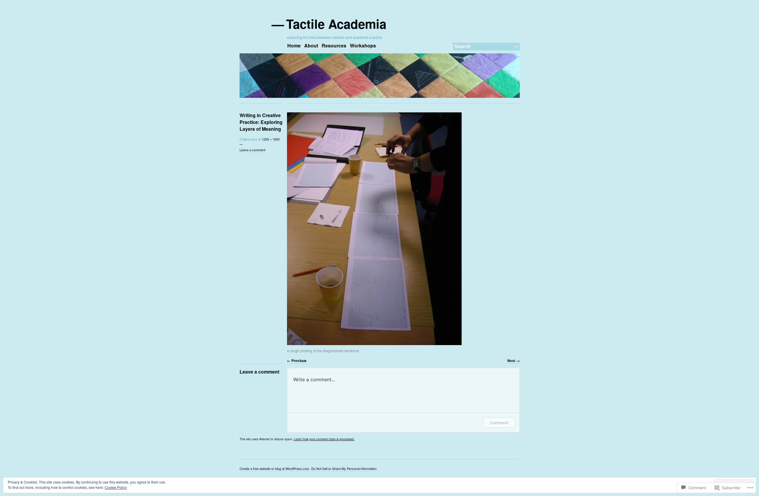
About (311, 45)
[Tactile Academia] (380, 97)
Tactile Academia (336, 24)
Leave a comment (252, 149)
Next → (513, 360)
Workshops (363, 45)
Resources (334, 45)
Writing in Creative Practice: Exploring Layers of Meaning (261, 122)
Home (294, 45)
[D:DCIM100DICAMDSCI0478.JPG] (403, 228)
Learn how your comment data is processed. (324, 439)
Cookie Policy (116, 487)
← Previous (297, 360)
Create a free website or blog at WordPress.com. (275, 468)
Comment (499, 422)
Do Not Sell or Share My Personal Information (344, 468)
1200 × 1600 (271, 139)
